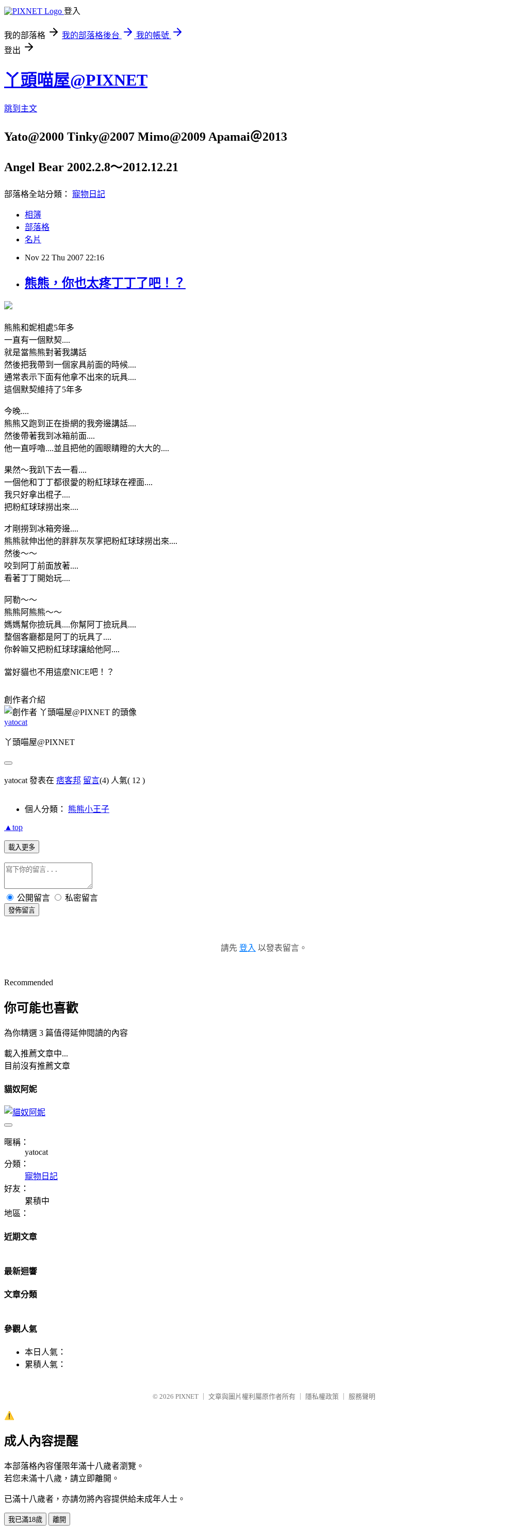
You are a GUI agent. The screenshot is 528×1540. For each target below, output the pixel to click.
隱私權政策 (322, 1396)
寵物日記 (88, 194)
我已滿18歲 (25, 1520)
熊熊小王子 (88, 809)
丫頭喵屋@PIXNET (75, 80)
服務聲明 (362, 1396)
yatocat (15, 722)
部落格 (37, 227)
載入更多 (21, 847)
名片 (33, 239)
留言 (91, 780)
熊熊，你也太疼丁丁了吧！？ (105, 283)
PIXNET (187, 1396)
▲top (13, 827)
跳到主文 (20, 108)
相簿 (33, 214)
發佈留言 (21, 910)
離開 (59, 1520)
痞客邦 (68, 780)
